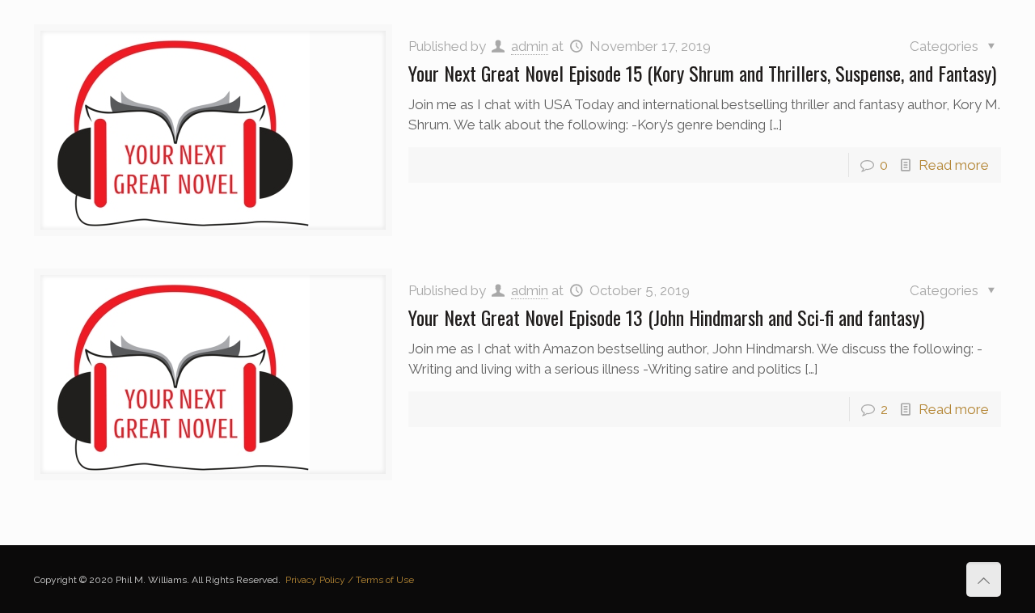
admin (529, 46)
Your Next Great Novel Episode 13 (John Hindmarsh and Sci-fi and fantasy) (666, 317)
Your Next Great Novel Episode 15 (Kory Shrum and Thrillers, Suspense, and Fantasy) (702, 72)
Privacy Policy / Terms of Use (349, 580)
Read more (954, 165)
